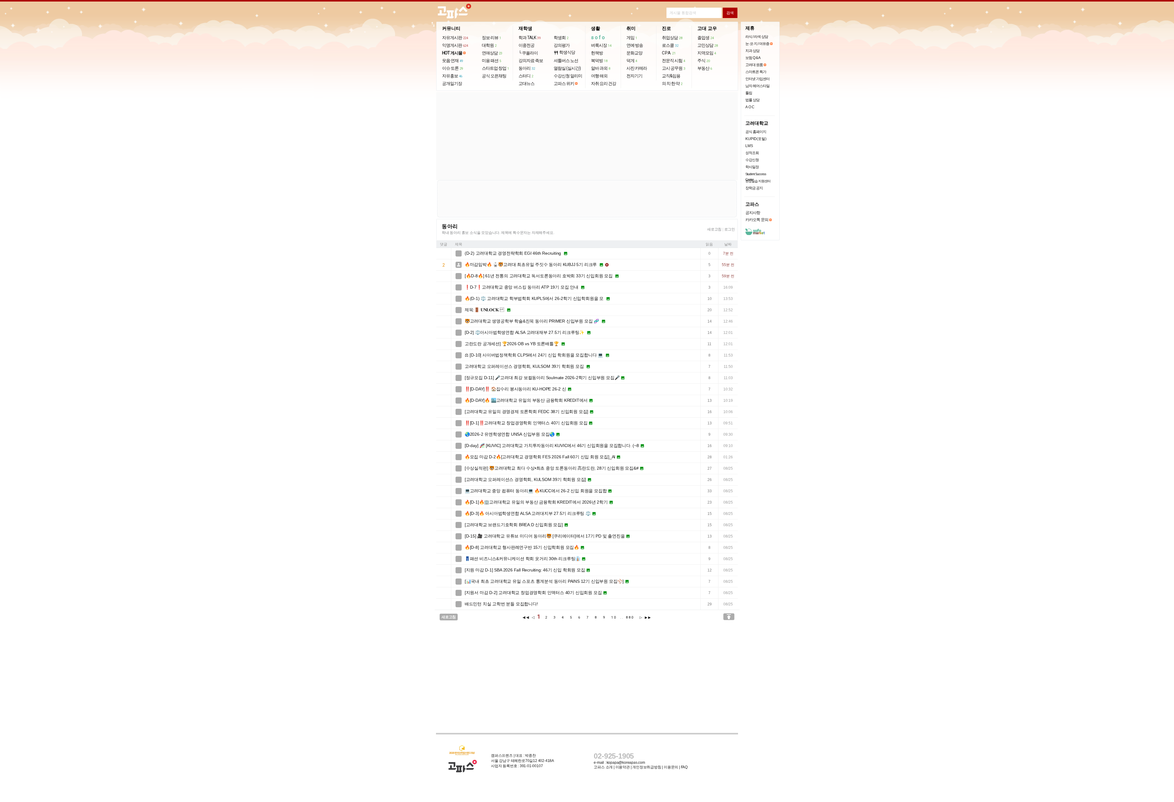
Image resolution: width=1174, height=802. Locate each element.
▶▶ (648, 617)
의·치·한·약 (672, 83)
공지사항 (752, 212)
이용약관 (622, 767)
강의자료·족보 (531, 60)
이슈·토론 (452, 68)
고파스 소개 (603, 767)
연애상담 (492, 52)
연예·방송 (634, 45)
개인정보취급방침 (646, 767)
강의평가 (562, 45)
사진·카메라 (636, 68)
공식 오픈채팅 (494, 75)
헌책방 (597, 52)
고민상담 (707, 45)
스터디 (526, 75)
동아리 (527, 68)
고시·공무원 (673, 68)
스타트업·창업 (495, 68)
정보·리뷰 (491, 37)
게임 (631, 37)
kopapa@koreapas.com (626, 762)
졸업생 (705, 37)
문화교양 (634, 52)
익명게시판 (455, 45)
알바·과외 (600, 68)
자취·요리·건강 (603, 83)
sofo (598, 37)
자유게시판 (455, 37)
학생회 (561, 37)
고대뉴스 (526, 83)
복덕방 (599, 60)
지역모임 (706, 52)
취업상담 (672, 37)
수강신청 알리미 (568, 75)
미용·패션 (491, 60)
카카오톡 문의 (756, 219)
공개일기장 (452, 83)
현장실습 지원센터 (757, 181)
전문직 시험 (673, 60)
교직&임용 (671, 75)
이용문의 (671, 767)
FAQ (684, 767)
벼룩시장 (601, 45)
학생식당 (564, 52)
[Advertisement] (587, 136)
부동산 (704, 68)
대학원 (489, 45)
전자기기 (634, 75)
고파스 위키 (564, 83)
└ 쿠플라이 (528, 52)
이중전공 (526, 45)
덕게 (631, 60)
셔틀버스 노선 (566, 60)
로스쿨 (670, 45)
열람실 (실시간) (567, 68)
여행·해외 (599, 75)
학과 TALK (529, 37)
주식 (703, 60)
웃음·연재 (452, 60)
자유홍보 (452, 75)
